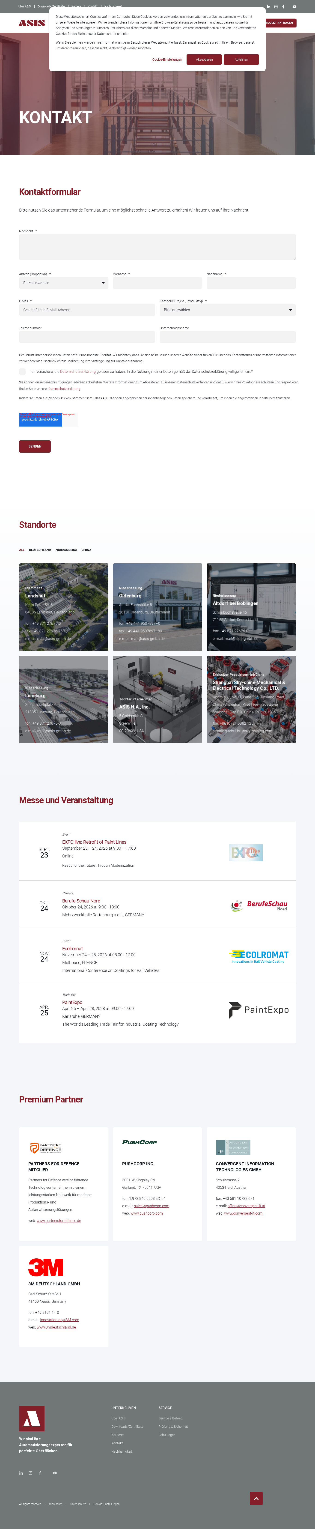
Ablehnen (241, 59)
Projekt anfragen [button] (278, 22)
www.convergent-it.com (243, 1213)
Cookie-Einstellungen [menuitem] (107, 1504)
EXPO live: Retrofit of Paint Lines (94, 842)
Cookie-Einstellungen (167, 59)
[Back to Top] (256, 1498)
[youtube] (53, 1473)
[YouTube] (294, 7)
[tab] (24, 550)
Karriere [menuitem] (117, 1435)
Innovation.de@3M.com (59, 1320)
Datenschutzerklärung (78, 371)
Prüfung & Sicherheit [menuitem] (173, 1426)
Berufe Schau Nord (81, 901)
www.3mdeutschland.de (56, 1327)
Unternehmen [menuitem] (123, 1408)
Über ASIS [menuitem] (118, 1418)
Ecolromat (72, 948)
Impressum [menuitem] (55, 1504)
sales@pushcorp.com (151, 1206)
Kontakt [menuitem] (117, 1443)
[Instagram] (275, 7)
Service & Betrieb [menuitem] (170, 1418)
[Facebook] (283, 7)
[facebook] (40, 1473)
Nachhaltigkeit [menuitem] (121, 1451)
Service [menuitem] (165, 1408)
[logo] (32, 1418)
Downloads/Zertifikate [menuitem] (127, 1426)
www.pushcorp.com (147, 1213)
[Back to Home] (31, 23)
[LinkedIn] (269, 7)
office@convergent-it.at (246, 1206)
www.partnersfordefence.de (59, 1220)
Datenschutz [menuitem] (78, 1504)
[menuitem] (24, 6)
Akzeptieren (204, 59)
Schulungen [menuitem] (167, 1435)
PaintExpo (72, 1002)
